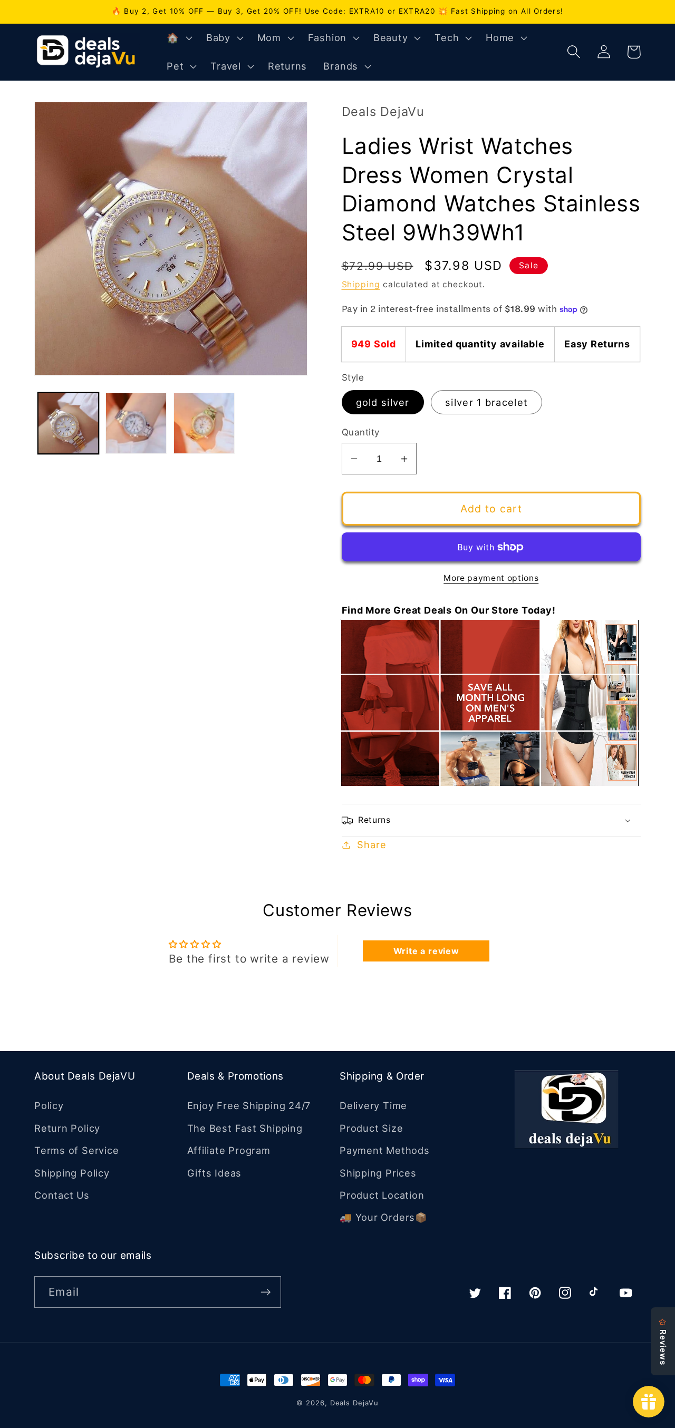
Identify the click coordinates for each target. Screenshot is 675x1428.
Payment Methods (385, 1150)
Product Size (371, 1128)
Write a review (426, 951)
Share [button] (371, 844)
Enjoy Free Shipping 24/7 (249, 1105)
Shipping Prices (378, 1173)
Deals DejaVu (354, 1402)
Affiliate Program (229, 1150)
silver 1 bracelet (486, 402)
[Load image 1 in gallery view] (68, 423)
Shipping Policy (72, 1173)
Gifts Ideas (214, 1173)
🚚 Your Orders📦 (384, 1217)
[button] (178, 38)
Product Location (382, 1195)
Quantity (361, 432)
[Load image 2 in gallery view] (136, 423)
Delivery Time (373, 1105)
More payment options (490, 578)
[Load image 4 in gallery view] (204, 423)
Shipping (361, 284)
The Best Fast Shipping (245, 1128)
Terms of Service (76, 1150)
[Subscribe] (265, 1292)
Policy (49, 1105)
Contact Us (62, 1195)
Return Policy (67, 1128)
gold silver (383, 402)
